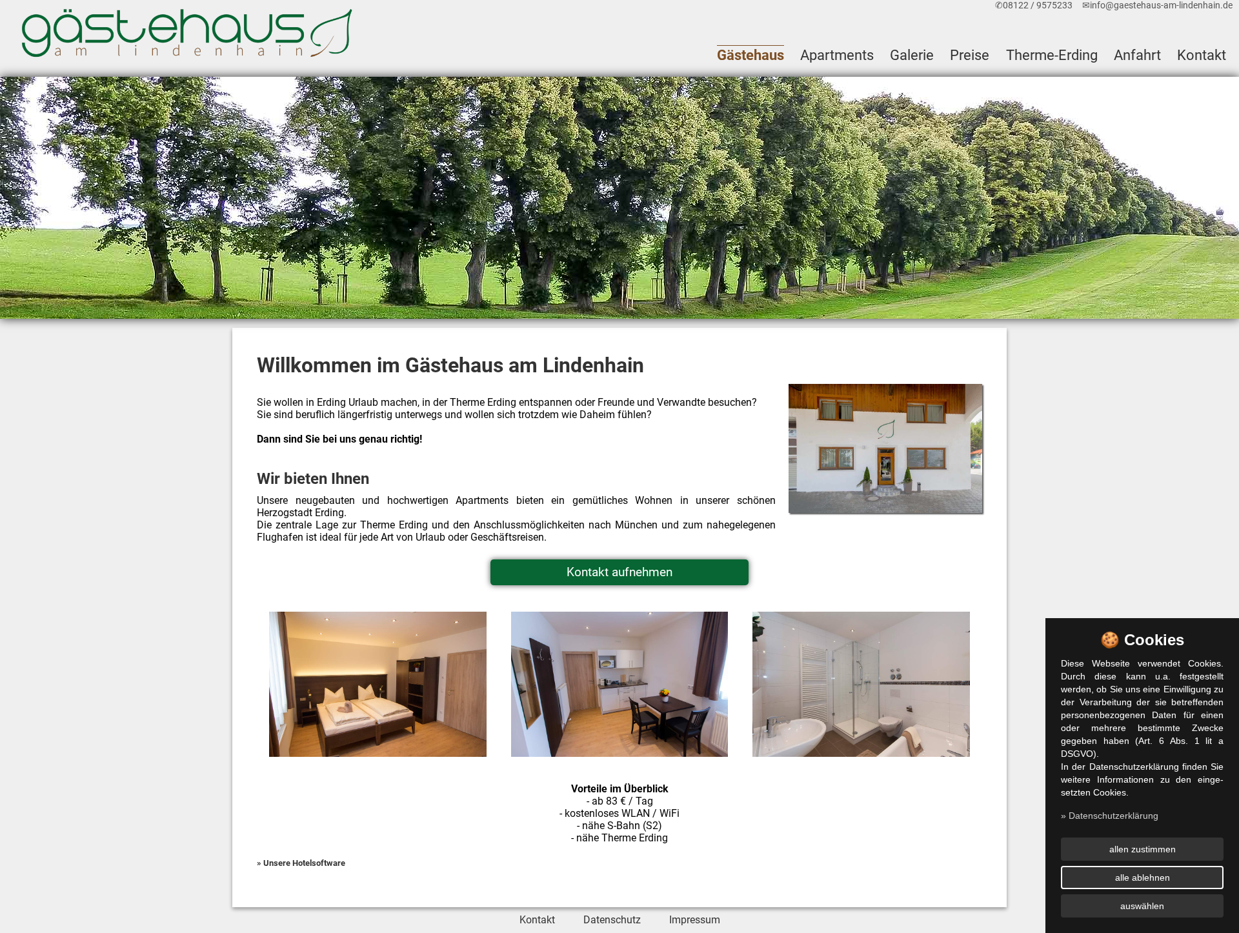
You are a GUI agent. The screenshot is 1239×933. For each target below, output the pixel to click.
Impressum (694, 920)
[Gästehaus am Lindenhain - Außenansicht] (885, 449)
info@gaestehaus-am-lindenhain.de (1161, 5)
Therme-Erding (1052, 55)
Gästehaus (750, 55)
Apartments (837, 55)
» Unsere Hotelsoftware (301, 863)
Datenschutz (612, 920)
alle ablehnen (1142, 877)
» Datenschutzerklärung (1109, 815)
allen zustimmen (1142, 849)
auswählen (1142, 906)
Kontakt (1201, 55)
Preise (969, 55)
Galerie (912, 55)
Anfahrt (1137, 55)
